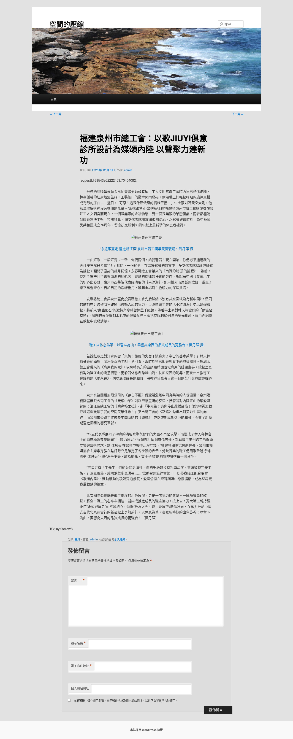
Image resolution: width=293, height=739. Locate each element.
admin (128, 170)
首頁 (54, 99)
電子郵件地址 (81, 665)
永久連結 (119, 539)
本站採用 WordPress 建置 (146, 730)
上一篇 (55, 114)
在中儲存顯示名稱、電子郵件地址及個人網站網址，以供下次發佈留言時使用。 (126, 700)
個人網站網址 (80, 688)
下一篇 (238, 114)
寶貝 (77, 539)
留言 (78, 580)
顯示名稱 (78, 643)
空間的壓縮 (66, 24)
